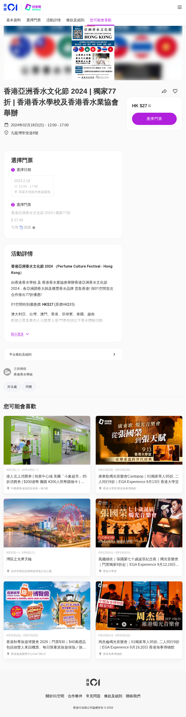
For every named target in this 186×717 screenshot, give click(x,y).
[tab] (14, 20)
